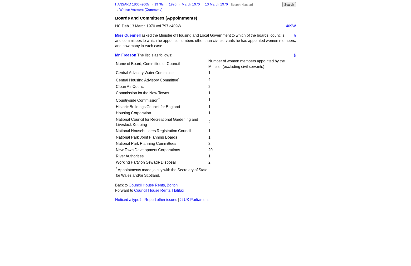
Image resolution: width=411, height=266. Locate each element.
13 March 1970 (216, 4)
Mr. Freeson (125, 55)
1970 (173, 4)
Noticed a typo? (128, 200)
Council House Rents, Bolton (153, 185)
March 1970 (191, 4)
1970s (159, 4)
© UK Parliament (194, 200)
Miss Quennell (128, 35)
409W (291, 26)
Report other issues (160, 200)
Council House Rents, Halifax (159, 190)
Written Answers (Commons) (140, 9)
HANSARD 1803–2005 (132, 4)
